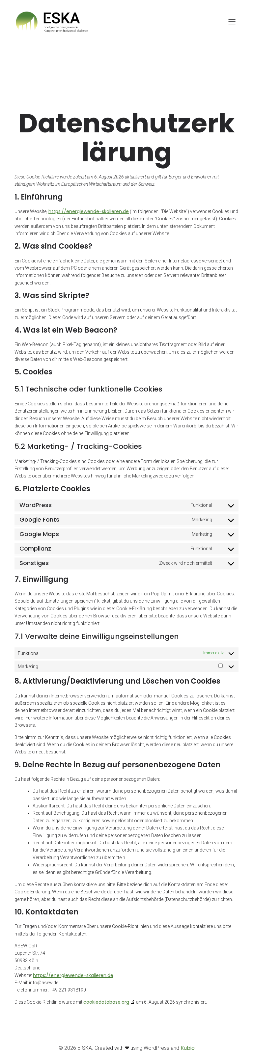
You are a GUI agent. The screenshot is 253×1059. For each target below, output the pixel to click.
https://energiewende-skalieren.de (88, 211)
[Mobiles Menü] (232, 21)
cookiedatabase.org (106, 1002)
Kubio (188, 1048)
